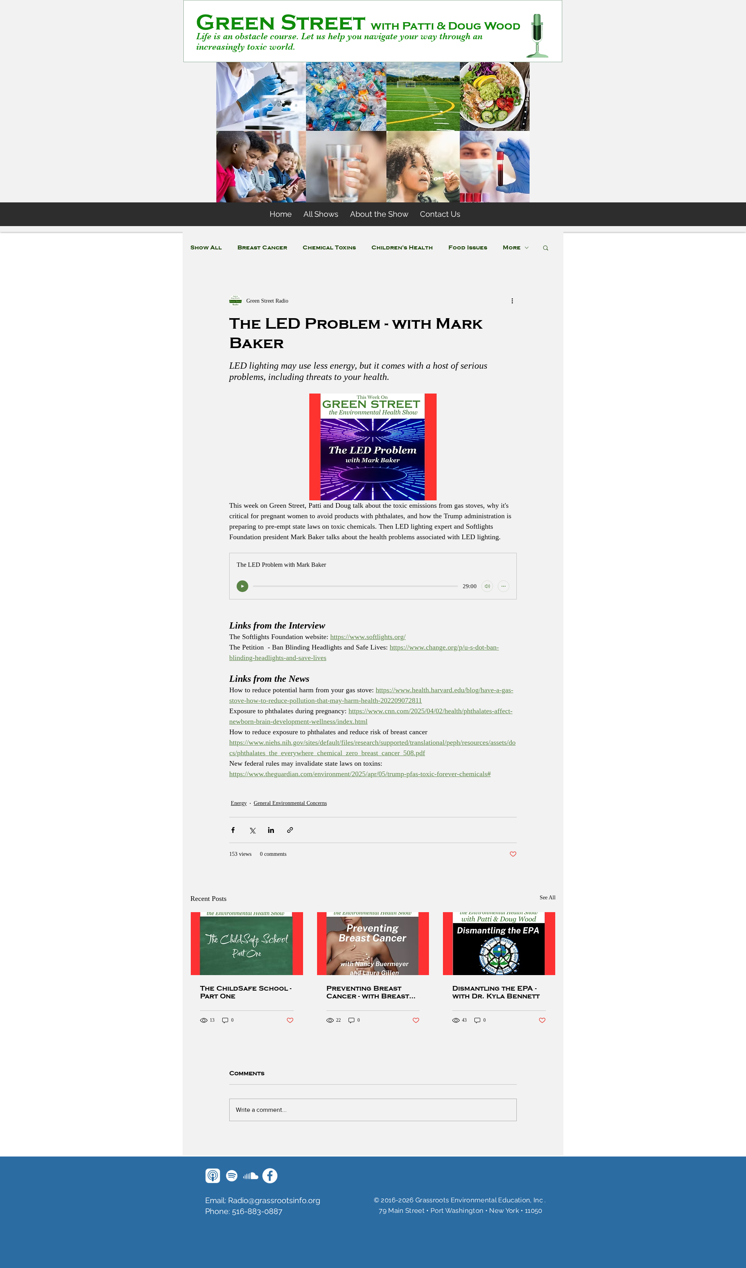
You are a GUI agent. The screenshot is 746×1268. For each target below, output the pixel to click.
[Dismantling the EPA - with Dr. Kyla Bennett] (499, 943)
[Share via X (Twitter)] (252, 830)
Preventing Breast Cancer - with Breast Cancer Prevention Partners (367, 992)
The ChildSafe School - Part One (245, 992)
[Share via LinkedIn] (271, 830)
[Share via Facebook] (233, 830)
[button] (545, 247)
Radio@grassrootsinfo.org (274, 1200)
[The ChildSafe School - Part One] (247, 943)
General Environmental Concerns (290, 803)
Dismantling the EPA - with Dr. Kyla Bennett (496, 992)
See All (548, 897)
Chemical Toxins (329, 247)
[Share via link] (290, 830)
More (512, 247)
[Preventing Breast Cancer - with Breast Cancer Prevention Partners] (373, 943)
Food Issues (467, 247)
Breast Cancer (262, 247)
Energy (239, 803)
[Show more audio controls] (503, 586)
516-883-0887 (257, 1211)
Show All (206, 247)
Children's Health (402, 247)
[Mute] (487, 586)
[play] (242, 586)
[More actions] (512, 300)
